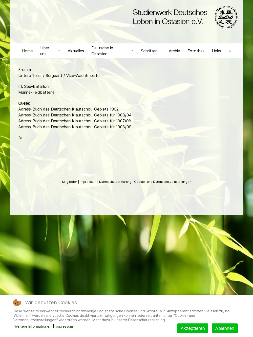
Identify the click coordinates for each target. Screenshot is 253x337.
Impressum (88, 182)
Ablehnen (224, 328)
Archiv (174, 50)
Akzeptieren (193, 328)
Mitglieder (70, 182)
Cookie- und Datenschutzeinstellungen (162, 182)
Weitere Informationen (32, 326)
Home (27, 50)
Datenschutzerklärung (115, 182)
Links (216, 50)
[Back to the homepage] (184, 16)
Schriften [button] (149, 50)
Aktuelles (76, 50)
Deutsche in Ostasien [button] (102, 50)
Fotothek (196, 50)
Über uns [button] (44, 50)
